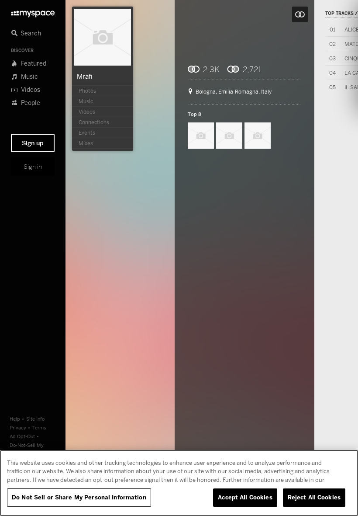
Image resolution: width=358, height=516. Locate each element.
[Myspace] (33, 11)
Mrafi (85, 76)
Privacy (18, 427)
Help (15, 418)
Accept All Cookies (245, 497)
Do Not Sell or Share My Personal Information (79, 497)
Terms (39, 427)
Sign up (33, 143)
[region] (179, 483)
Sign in (33, 167)
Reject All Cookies (314, 497)
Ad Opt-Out (22, 436)
